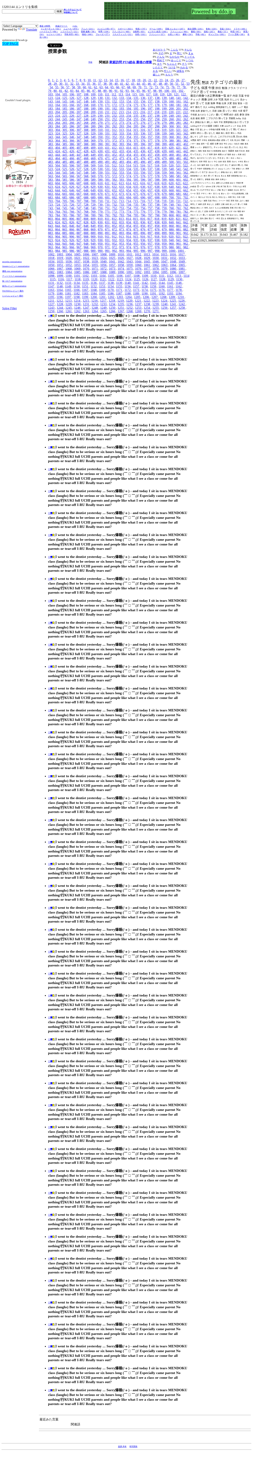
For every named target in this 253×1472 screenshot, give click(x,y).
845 (65, 226)
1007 (95, 254)
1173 (136, 290)
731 (107, 204)
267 (79, 122)
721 (178, 201)
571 (107, 176)
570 (100, 176)
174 (129, 105)
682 (186, 194)
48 (161, 83)
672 (115, 194)
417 (150, 147)
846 (72, 226)
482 (186, 158)
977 (150, 247)
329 (93, 133)
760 (172, 208)
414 (129, 147)
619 (164, 183)
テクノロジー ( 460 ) (121, 31)
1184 (94, 293)
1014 (155, 254)
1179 (51, 293)
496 (143, 162)
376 (143, 140)
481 (179, 158)
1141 (136, 282)
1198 (77, 297)
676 (143, 194)
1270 (147, 311)
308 (86, 130)
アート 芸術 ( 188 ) (236, 34)
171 (107, 105)
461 (179, 154)
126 (72, 98)
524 (58, 169)
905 (65, 236)
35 (89, 83)
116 (141, 94)
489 (93, 162)
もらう (169, 74)
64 (107, 87)
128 (86, 98)
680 (172, 194)
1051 (60, 265)
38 (105, 83)
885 (65, 233)
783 (51, 215)
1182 (77, 293)
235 (136, 115)
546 (72, 172)
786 (72, 215)
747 (79, 208)
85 (83, 90)
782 (186, 211)
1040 (103, 261)
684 (58, 197)
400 (172, 144)
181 (179, 105)
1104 (102, 275)
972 (115, 247)
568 (86, 176)
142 (186, 98)
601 (179, 179)
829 (93, 222)
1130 (179, 279)
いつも (190, 60)
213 (122, 112)
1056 (103, 265)
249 (93, 119)
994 (129, 250)
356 (143, 137)
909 (93, 236)
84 (78, 90)
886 (72, 233)
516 (143, 165)
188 (86, 108)
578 (157, 176)
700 (172, 197)
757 (150, 208)
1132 (60, 282)
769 (93, 211)
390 (100, 144)
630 (100, 186)
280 (172, 122)
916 (143, 236)
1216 (94, 300)
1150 (77, 286)
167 (79, 105)
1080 (173, 268)
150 (100, 101)
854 (129, 226)
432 (115, 151)
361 (179, 137)
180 (172, 105)
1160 (162, 286)
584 (58, 179)
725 (65, 204)
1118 (78, 279)
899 (164, 233)
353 (122, 137)
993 (122, 250)
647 (79, 190)
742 (186, 204)
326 (72, 133)
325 (65, 133)
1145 (170, 282)
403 (51, 147)
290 (100, 126)
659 (164, 190)
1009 (112, 254)
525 (65, 169)
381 (179, 140)
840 (172, 222)
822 (186, 218)
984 (58, 250)
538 (157, 169)
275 (136, 122)
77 (179, 87)
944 (58, 243)
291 (107, 126)
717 (150, 201)
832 (115, 222)
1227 (51, 304)
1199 (85, 297)
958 (157, 243)
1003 (60, 254)
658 (157, 190)
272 (115, 122)
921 (178, 236)
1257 (173, 307)
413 (122, 147)
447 (79, 154)
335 (136, 133)
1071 (95, 268)
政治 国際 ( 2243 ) (196, 29)
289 (93, 126)
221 (178, 112)
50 (172, 83)
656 (143, 190)
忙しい (168, 71)
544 (58, 172)
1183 (85, 293)
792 (115, 215)
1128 (162, 279)
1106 (119, 275)
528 (86, 169)
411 (107, 147)
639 (164, 186)
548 (86, 172)
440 (172, 151)
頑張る (180, 71)
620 (171, 183)
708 (86, 201)
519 (164, 165)
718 (157, 201)
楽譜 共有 (122, 1446)
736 (143, 204)
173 (122, 105)
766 (72, 211)
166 (72, 105)
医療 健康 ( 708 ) (88, 31)
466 (72, 158)
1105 (111, 275)
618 (157, 183)
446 (72, 154)
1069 (77, 268)
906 (72, 236)
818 (157, 218)
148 (86, 101)
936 (143, 240)
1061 (147, 265)
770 (100, 211)
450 (100, 154)
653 (122, 190)
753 (122, 208)
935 (136, 240)
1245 (69, 307)
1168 (94, 290)
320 (171, 130)
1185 (102, 293)
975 (136, 247)
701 (179, 197)
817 (150, 218)
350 (100, 137)
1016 (173, 254)
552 (115, 172)
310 (100, 130)
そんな (188, 49)
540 (172, 169)
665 (65, 194)
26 (178, 80)
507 (79, 165)
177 (150, 105)
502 (186, 162)
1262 (77, 311)
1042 (121, 261)
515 (136, 165)
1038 (86, 261)
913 (122, 236)
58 (74, 87)
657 (150, 190)
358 (157, 137)
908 (86, 236)
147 (79, 101)
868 (86, 229)
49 (166, 83)
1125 (137, 279)
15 (117, 80)
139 (164, 98)
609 (93, 183)
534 (129, 169)
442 (186, 151)
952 (115, 243)
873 (122, 229)
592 (115, 179)
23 (161, 80)
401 (179, 144)
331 (107, 133)
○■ (50, 315)
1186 (111, 293)
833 (122, 222)
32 (72, 83)
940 (172, 240)
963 (51, 247)
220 (171, 112)
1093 (147, 272)
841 (179, 222)
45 (144, 83)
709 (93, 201)
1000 (172, 250)
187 (79, 108)
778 (157, 211)
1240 (164, 304)
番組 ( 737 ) (223, 31)
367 (79, 140)
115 (135, 94)
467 (79, 158)
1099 (60, 275)
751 (107, 208)
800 (172, 215)
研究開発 (133, 1446)
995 (136, 250)
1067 (60, 268)
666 (72, 194)
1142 (145, 282)
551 (107, 172)
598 (157, 179)
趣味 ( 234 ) (188, 34)
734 (129, 204)
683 (51, 197)
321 (178, 130)
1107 (128, 275)
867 (79, 229)
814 (129, 218)
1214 (77, 300)
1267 (121, 311)
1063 (164, 265)
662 (186, 190)
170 (100, 105)
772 (115, 211)
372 (115, 140)
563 (51, 176)
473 (122, 158)
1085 (77, 272)
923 (51, 240)
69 (135, 87)
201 (179, 108)
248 (86, 119)
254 (129, 119)
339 (164, 133)
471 (107, 158)
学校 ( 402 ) (200, 34)
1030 (156, 258)
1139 (119, 282)
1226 (181, 300)
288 (86, 126)
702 (186, 197)
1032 (173, 258)
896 (143, 233)
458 (157, 154)
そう (184, 63)
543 (51, 172)
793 (122, 215)
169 (93, 105)
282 (186, 122)
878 (157, 229)
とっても (189, 56)
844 (58, 226)
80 (56, 90)
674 (129, 194)
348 (86, 137)
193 (122, 108)
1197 (68, 297)
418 (157, 147)
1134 (77, 282)
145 (65, 101)
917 (150, 236)
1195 (51, 297)
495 (136, 162)
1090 (121, 272)
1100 (68, 275)
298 (157, 126)
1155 (119, 286)
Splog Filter (9, 308)
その (160, 53)
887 (79, 233)
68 (129, 87)
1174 (145, 290)
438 (157, 151)
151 (107, 101)
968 (86, 247)
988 (86, 250)
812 (114, 218)
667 (79, 194)
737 (150, 204)
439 (164, 151)
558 (157, 172)
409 (93, 147)
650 (100, 190)
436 (143, 151)
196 (143, 108)
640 (172, 186)
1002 (51, 254)
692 (115, 197)
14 (111, 80)
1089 (112, 272)
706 (72, 201)
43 (133, 83)
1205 (137, 297)
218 (157, 112)
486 (72, 162)
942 (186, 240)
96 (144, 90)
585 (65, 179)
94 (133, 90)
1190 (145, 293)
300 (172, 126)
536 (143, 169)
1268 (129, 311)
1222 (147, 300)
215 (136, 112)
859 (164, 226)
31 (67, 83)
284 (58, 126)
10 (90, 80)
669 (93, 194)
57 (68, 87)
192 (115, 108)
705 (65, 201)
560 (172, 172)
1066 (51, 268)
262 (186, 119)
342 (186, 133)
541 (179, 169)
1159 (153, 286)
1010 (121, 254)
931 (107, 240)
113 (121, 94)
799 (164, 215)
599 (164, 179)
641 (179, 186)
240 (172, 115)
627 (79, 186)
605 (65, 183)
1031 (164, 258)
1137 (102, 282)
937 (150, 240)
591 (107, 179)
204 (58, 112)
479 (164, 158)
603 (51, 183)
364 (58, 140)
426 (72, 151)
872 (115, 229)
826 (72, 222)
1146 (179, 282)
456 (143, 154)
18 (134, 80)
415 (136, 147)
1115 (53, 279)
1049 (182, 261)
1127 (154, 279)
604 (58, 183)
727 (79, 204)
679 (164, 194)
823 (51, 222)
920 (171, 236)
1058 (121, 265)
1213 (68, 300)
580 (172, 176)
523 (51, 169)
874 (129, 229)
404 (58, 147)
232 (115, 115)
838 (157, 222)
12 (100, 80)
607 (79, 183)
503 (51, 165)
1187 (119, 293)
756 (143, 208)
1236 (129, 304)
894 (129, 233)
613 (122, 183)
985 (65, 250)
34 (83, 83)
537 (150, 169)
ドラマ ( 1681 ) (240, 29)
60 (85, 87)
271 (107, 122)
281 (179, 122)
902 (186, 233)
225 (65, 115)
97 (150, 90)
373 (122, 140)
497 (150, 162)
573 (122, 176)
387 (79, 144)
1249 (103, 307)
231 (107, 115)
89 (105, 90)
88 (100, 90)
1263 (86, 311)
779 (164, 211)
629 (93, 186)
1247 (86, 307)
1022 (86, 258)
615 (136, 183)
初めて (161, 60)
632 (115, 186)
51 (177, 83)
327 (79, 133)
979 (164, 247)
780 (172, 211)
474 (129, 158)
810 (100, 218)
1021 (77, 258)
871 (107, 229)
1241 (173, 304)
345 (65, 137)
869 (93, 229)
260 (172, 119)
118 (155, 94)
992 (115, 250)
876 (143, 229)
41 (122, 83)
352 (115, 137)
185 (65, 108)
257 (150, 119)
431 (107, 151)
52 (183, 83)
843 (51, 226)
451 (107, 154)
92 (122, 90)
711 (107, 201)
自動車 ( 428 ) (139, 31)
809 (93, 218)
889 (93, 233)
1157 (136, 286)
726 (72, 204)
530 (100, 169)
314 (129, 130)
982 (186, 247)
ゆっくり (176, 60)
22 (156, 80)
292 (115, 126)
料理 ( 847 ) (235, 31)
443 (51, 154)
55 (57, 87)
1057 (112, 265)
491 (107, 162)
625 (65, 186)
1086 (86, 272)
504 (58, 165)
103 (51, 94)
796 (143, 215)
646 (72, 190)
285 (65, 126)
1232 (95, 304)
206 (72, 112)
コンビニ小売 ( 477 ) (106, 29)
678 (157, 194)
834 (129, 222)
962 (186, 243)
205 (65, 112)
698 (157, 197)
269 (93, 122)
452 (115, 154)
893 (122, 233)
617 (150, 183)
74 (162, 87)
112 (114, 94)
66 (118, 87)
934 (129, 240)
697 (150, 197)
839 (164, 222)
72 (151, 87)
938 (157, 240)
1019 (60, 258)
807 (79, 218)
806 (72, 218)
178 (157, 105)
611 (107, 183)
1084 (69, 272)
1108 (136, 275)
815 (136, 218)
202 (186, 108)
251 (107, 119)
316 (143, 130)
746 (72, 208)
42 (127, 83)
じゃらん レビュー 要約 (12, 296)
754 (129, 208)
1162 (179, 286)
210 (100, 112)
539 (164, 169)
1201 (102, 297)
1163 (51, 290)
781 (179, 211)
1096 (173, 272)
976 (143, 247)
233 (122, 115)
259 (164, 119)
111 (107, 94)
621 (178, 183)
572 (115, 176)
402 (186, 144)
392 (115, 144)
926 (72, 240)
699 (164, 197)
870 (100, 229)
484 (58, 162)
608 (86, 183)
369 (93, 140)
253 (122, 119)
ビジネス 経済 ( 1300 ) (158, 31)
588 (86, 179)
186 (72, 108)
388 (86, 144)
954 (129, 243)
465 (65, 158)
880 (172, 229)
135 (136, 98)
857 (150, 226)
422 (186, 147)
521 (178, 165)
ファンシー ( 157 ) (157, 34)
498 (157, 162)
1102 (85, 275)
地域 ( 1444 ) (87, 34)
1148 (60, 286)
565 (65, 176)
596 (143, 179)
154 (129, 101)
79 (50, 90)
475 (136, 158)
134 (129, 98)
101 (174, 90)
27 (183, 80)
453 (122, 154)
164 (58, 105)
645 (65, 190)
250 (100, 119)
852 (115, 226)
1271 (156, 311)
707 (79, 201)
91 (116, 90)
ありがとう (159, 49)
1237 (138, 304)
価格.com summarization (12, 271)
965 (65, 247)
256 (143, 119)
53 (188, 83)
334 (129, 133)
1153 (102, 286)
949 (93, 243)
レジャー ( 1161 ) (54, 34)
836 (143, 222)
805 (65, 218)
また (159, 63)
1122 (111, 279)
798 (157, 215)
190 (100, 108)
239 (164, 115)
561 (179, 172)
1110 (153, 275)
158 (157, 101)
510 (100, 165)
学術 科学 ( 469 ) (71, 34)
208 (86, 112)
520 (171, 165)
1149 (68, 286)
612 (114, 183)
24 (167, 80)
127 (79, 98)
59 (79, 87)
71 (146, 87)
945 (65, 243)
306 (72, 130)
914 (129, 236)
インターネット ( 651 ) (51, 29)
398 (157, 144)
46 (150, 83)
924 (58, 240)
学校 (90, 62)
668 (86, 194)
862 (186, 226)
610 (100, 183)
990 (100, 250)
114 (128, 94)
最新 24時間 (45, 26)
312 (114, 130)
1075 (129, 268)
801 (179, 215)
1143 (153, 282)
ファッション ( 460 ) (179, 31)
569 (93, 176)
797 (150, 215)
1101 (77, 275)
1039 (95, 261)
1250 (112, 307)
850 (100, 226)
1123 (120, 279)
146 (72, 101)
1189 (136, 293)
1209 (172, 297)
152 (115, 101)
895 (136, 233)
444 (58, 154)
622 (186, 183)
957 (150, 243)
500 (172, 162)
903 (51, 236)
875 (136, 229)
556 (143, 172)
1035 (60, 261)
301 (179, 126)
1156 (128, 286)
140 (172, 98)
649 (93, 190)
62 (96, 87)
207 (79, 112)
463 (51, 158)
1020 (69, 258)
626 (72, 186)
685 (65, 197)
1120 (94, 279)
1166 (77, 290)
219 (164, 112)
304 (58, 130)
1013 (147, 254)
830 (100, 222)
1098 (51, 275)
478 (157, 158)
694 (129, 197)
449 (93, 154)
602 (186, 179)
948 (86, 243)
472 (115, 158)
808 (86, 218)
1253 (138, 307)
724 (58, 204)
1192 (162, 293)
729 (93, 204)
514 (129, 165)
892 (115, 233)
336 (143, 133)
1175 (153, 290)
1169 (102, 290)
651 (107, 190)
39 (111, 83)
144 (58, 101)
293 (122, 126)
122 (184, 94)
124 (58, 98)
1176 (162, 290)
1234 (112, 304)
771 (107, 211)
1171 (119, 290)
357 (150, 137)
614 (129, 183)
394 (129, 144)
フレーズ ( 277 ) (103, 34)
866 (72, 229)
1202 (111, 297)
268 (86, 122)
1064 (173, 265)
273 (122, 122)
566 (72, 176)
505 (65, 165)
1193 (170, 293)
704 (58, 201)
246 (72, 119)
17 (128, 80)
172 (115, 105)
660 (172, 190)
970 (100, 247)
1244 (60, 307)
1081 (182, 268)
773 (122, 211)
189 (93, 108)
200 (172, 108)
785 (65, 215)
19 (139, 80)
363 (51, 140)
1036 (69, 261)
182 (186, 105)
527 (79, 169)
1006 (86, 254)
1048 (173, 261)
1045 (147, 261)
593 (122, 179)
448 (86, 154)
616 (143, 183)
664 (58, 194)
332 (115, 133)
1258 (182, 307)
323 (51, 133)
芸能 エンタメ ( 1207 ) (175, 29)
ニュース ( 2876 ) (71, 29)
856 (143, 226)
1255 (156, 307)
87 (94, 90)
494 (129, 162)
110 (100, 94)
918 (157, 236)
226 (72, 115)
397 (150, 144)
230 (100, 115)
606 (72, 183)
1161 (170, 286)
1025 (112, 258)
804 (58, 218)
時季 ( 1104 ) (104, 31)
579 (164, 176)
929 (93, 240)
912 (114, 236)
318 (157, 130)
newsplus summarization (12, 262)
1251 (121, 307)
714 (129, 201)
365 (65, 140)
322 (186, 130)
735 (136, 204)
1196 (60, 297)
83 (72, 90)
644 (58, 190)
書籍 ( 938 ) (196, 31)
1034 (51, 261)
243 (51, 119)
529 (93, 169)
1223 (155, 300)
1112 (170, 275)
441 (179, 151)
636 (143, 186)
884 (58, 233)
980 (172, 247)
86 (89, 90)
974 (129, 247)
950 (100, 243)
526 (72, 169)
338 (157, 133)
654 (129, 190)
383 (51, 144)
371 (107, 140)
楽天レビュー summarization (14, 286)
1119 (86, 279)
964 (58, 247)
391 (107, 144)
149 (93, 101)
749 (93, 208)
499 (164, 162)
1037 (77, 261)
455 (136, 154)
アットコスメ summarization (14, 276)
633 (122, 186)
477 (150, 158)
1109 (145, 275)
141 (179, 98)
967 (79, 247)
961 (179, 243)
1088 (103, 272)
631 (107, 186)
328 (86, 133)
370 (100, 140)
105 (65, 94)
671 (107, 194)
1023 (95, 258)
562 (186, 172)
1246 (77, 307)
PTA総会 (129, 62)
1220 (129, 300)
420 (171, 147)
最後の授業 (144, 62)
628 (86, 186)
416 (143, 147)
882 (186, 229)
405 (65, 147)
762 (186, 208)
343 (51, 137)
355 (136, 137)
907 (79, 236)
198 (157, 108)
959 (164, 243)
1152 (94, 286)
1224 (164, 300)
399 (164, 144)
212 (114, 112)
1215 (86, 300)
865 (65, 229)
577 (150, 176)
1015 (164, 254)
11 (95, 80)
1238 (147, 304)
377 (150, 140)
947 (79, 243)
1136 (94, 282)
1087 (95, 272)
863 (51, 229)
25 (172, 80)
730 (100, 204)
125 (65, 98)
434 (129, 151)
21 (150, 80)
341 (179, 133)
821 (178, 218)
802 (186, 215)
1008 (103, 254)
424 (58, 151)
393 (122, 144)
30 (61, 83)
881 (179, 229)
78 (184, 87)
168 (86, 105)
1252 (129, 307)
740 (172, 204)
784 (58, 215)
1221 (138, 300)
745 (65, 208)
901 (179, 233)
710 (100, 201)
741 (179, 204)
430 (100, 151)
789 (93, 215)
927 (79, 240)
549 (93, 172)
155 (136, 101)
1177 (170, 290)
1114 (186, 275)
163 (51, 105)
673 (122, 194)
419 (164, 147)
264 (58, 122)
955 (136, 243)
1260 (60, 311)
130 (100, 98)
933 (122, 240)
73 (157, 87)
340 (172, 133)
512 (114, 165)
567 (79, 176)
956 (143, 243)
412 (114, 147)
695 (136, 197)
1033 (182, 258)
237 (150, 115)
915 (136, 236)
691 (107, 197)
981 (179, 247)
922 (186, 236)
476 (143, 158)
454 (129, 154)
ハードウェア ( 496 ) (49, 31)
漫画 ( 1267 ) (209, 31)
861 (179, 226)
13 (106, 80)
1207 (155, 297)
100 (167, 90)
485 (65, 162)
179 (164, 105)
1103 (94, 275)
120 (169, 94)
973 (122, 247)
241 (179, 115)
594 (129, 179)
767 (79, 211)
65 (112, 87)
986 (72, 250)
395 (136, 144)
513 (122, 165)
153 (122, 101)
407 (79, 147)
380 (172, 140)
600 (172, 179)
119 (162, 94)
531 (107, 169)
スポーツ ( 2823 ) (125, 29)
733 (122, 204)
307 (79, 130)
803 (51, 218)
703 (51, 201)
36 (94, 83)
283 (51, 126)
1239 (156, 304)
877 (150, 229)
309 (93, 130)
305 (65, 130)
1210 (181, 297)
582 (186, 176)
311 (107, 130)
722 (186, 201)
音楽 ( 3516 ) (225, 29)
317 (150, 130)
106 (72, 94)
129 (93, 98)
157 (150, 101)
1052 (69, 265)
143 (51, 101)
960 (172, 243)
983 (51, 250)
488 (86, 162)
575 (136, 176)
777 (150, 211)
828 (86, 222)
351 (107, 137)
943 (51, 243)
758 (157, 208)
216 (143, 112)
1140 (128, 282)
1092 (138, 272)
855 (136, 226)
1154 (111, 286)
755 (136, 208)
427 (79, 151)
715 (136, 201)
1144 (162, 282)
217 (150, 112)
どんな (161, 56)
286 (72, 126)
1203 (120, 297)
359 (164, 137)
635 (136, 186)
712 (114, 201)
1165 (68, 290)
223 (51, 115)
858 (157, 226)
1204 (128, 297)
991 (107, 250)
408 (86, 147)
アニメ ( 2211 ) (88, 29)
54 (52, 87)
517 (150, 165)
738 (157, 204)
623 (51, 186)
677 (150, 194)
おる (155, 71)
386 (72, 144)
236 (143, 115)
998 (157, 250)
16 (123, 80)
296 (143, 126)
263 (51, 122)
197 (150, 108)
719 (164, 201)
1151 (85, 286)
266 (72, 122)
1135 (85, 282)
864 (58, 229)
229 (93, 115)
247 (79, 119)
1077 (147, 268)
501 (179, 162)
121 (176, 94)
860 (172, 226)
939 (164, 240)
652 (115, 190)
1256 (164, 307)
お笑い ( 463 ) (174, 34)
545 (65, 172)
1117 (69, 279)
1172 (128, 290)
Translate (31, 29)
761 (179, 208)
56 (63, 87)
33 (78, 83)
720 (171, 201)
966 (72, 247)
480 (172, 158)
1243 (51, 307)
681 (179, 194)
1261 (69, 311)
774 (129, 211)
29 (56, 83)
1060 (138, 265)
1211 (51, 300)
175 (136, 105)
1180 (60, 293)
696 (143, 197)
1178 (179, 290)
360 (172, 137)
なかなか (174, 56)
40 (116, 83)
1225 (173, 300)
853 (122, 226)
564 (58, 176)
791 (107, 215)
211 (107, 112)
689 (93, 197)
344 (58, 137)
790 (100, 215)
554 (129, 172)
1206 (146, 297)
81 (61, 90)
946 (72, 243)
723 (51, 204)
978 (157, 247)
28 (50, 83)
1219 (121, 300)
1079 (164, 268)
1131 (51, 282)
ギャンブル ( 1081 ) (217, 34)
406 (72, 147)
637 (150, 186)
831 (107, 222)
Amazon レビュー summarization (15, 266)
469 (93, 158)
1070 (86, 268)
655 (136, 190)
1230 (77, 304)
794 (129, 215)
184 (58, 108)
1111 (162, 275)
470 (100, 158)
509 (93, 165)
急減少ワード (61, 26)
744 (58, 208)
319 (164, 130)
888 (86, 233)
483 (51, 162)
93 (127, 90)
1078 (156, 268)
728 (86, 204)
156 (143, 101)
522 (186, 165)
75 (168, 87)
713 (122, 201)
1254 (147, 307)
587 (79, 179)
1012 (138, 254)
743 (51, 208)
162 (186, 101)
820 (171, 218)
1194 (179, 293)
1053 (77, 265)
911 (107, 236)
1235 (121, 304)
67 (124, 87)
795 (136, 215)
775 (136, 211)
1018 (51, 258)
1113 (178, 275)
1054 (86, 265)
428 (86, 151)
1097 (182, 272)
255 (136, 119)
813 (122, 218)
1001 (181, 250)
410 (100, 147)
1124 (128, 279)
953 (122, 243)
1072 (103, 268)
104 (58, 94)
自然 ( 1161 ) (141, 34)
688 (86, 197)
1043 (129, 261)
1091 (129, 272)
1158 (145, 286)
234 (129, 115)
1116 (61, 279)
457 (150, 154)
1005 (77, 254)
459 (164, 154)
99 (161, 90)
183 (51, 108)
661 (179, 190)
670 (100, 194)
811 (107, 218)
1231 (86, 304)
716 (143, 201)
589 (93, 179)
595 (136, 179)
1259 (51, 311)
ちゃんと (172, 63)
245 (65, 119)
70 (140, 87)
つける (172, 67)
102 (181, 90)
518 (157, 165)
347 (79, 137)
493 (122, 162)
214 (129, 112)
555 (136, 172)
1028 (138, 258)
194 (129, 108)
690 (100, 197)
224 (58, 115)
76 (173, 87)
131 (107, 98)
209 (93, 112)
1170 (111, 290)
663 (51, 194)
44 (139, 83)
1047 (164, 261)
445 (65, 154)
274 (129, 122)
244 (58, 119)
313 (122, 130)
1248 (95, 307)
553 (122, 172)
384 (58, 144)
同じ (179, 53)
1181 (68, 293)
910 (100, 236)
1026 (121, 258)
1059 (129, 265)
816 (143, 218)
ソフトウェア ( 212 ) (69, 31)
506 (72, 165)
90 (111, 90)
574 (129, 176)
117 (148, 94)
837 (150, 222)
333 (122, 133)
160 (172, 101)
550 (100, 172)
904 (58, 236)
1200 (94, 297)
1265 (103, 311)
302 (186, 126)
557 (150, 172)
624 (58, 186)
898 (157, 233)
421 (178, 147)
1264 (95, 311)
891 (107, 233)
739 (164, 204)
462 (186, 154)
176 (143, 105)
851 (107, 226)
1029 (147, 258)
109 (93, 94)
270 (100, 122)
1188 (128, 293)
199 (164, 108)
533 (122, 169)
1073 (112, 268)
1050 (51, 265)
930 (100, 240)
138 (157, 98)
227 (79, 115)
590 (100, 179)
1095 (164, 272)
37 (100, 83)
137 (150, 98)
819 (164, 218)
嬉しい (156, 74)
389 (93, 144)
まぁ (190, 53)
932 (115, 240)
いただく (158, 67)
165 (65, 105)
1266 (112, 311)
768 (86, 211)
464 (58, 158)
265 (65, 122)
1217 (103, 300)
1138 (111, 282)
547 (79, 172)
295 (136, 126)
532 (115, 169)
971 (107, 247)
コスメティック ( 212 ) (122, 34)
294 (129, 126)
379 (164, 140)
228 (86, 115)
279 (164, 122)
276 (143, 122)
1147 (51, 286)
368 (86, 140)
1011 (129, 254)
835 (136, 222)
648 (86, 190)
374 (129, 140)
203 (51, 112)
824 (58, 222)
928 (86, 240)
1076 (138, 268)
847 (79, 226)
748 (86, 208)
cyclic (75, 26)
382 (186, 140)
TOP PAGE (10, 44)
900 (172, 233)
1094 (156, 272)
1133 (68, 282)
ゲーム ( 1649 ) (156, 29)
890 (100, 233)
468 (86, 158)
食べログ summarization (12, 281)
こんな (174, 49)
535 (136, 169)
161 (179, 101)
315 (136, 130)
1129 (171, 279)
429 (93, 151)
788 (86, 215)
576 (143, 176)
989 (93, 250)
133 (122, 98)
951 (107, 243)
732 (115, 204)
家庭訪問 (116, 62)
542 (186, 169)
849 (93, 226)
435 (136, 151)
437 (150, 151)
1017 (181, 254)
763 (51, 211)
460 (172, 154)
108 (86, 94)
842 (186, 222)
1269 (138, 311)
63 (101, 87)
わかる (184, 67)
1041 (112, 261)
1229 (69, 304)
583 (51, 179)
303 (51, 130)
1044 (138, 261)
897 (150, 233)
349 (93, 137)
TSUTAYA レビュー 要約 (13, 291)
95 (139, 90)
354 (129, 137)
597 (150, 179)
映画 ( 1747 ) (141, 29)
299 (164, 126)
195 (136, 108)
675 (136, 194)
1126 (145, 279)
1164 (60, 290)
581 (179, 176)
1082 (51, 272)
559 (164, 172)
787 (79, 215)
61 (90, 87)
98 (155, 90)
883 (51, 233)
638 (157, 186)
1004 (69, 254)
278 (157, 122)
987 (79, 250)
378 (157, 140)
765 (65, 211)
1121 (103, 279)
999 (164, 250)
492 (115, 162)
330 (100, 133)
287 (79, 126)
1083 (60, 272)
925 (65, 240)
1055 (95, 265)
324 (58, 133)
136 (143, 98)
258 (157, 119)
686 (72, 197)
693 (122, 197)
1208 (163, 297)
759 (164, 208)
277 (150, 122)
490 (100, 162)
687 (79, 197)
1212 (60, 300)
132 (115, 98)
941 (179, 240)
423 (51, 151)
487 (79, 162)
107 (79, 94)
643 (51, 190)
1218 (112, 300)
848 (86, 226)
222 (186, 112)
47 (155, 83)
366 (72, 140)
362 (186, 137)
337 (150, 133)
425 (65, 151)
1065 (182, 265)
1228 (60, 304)
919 (164, 236)
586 (72, 179)
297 (150, 126)
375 (136, 140)
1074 (121, 268)
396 (143, 144)
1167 (85, 290)
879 (164, 229)
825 (65, 222)
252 (115, 119)
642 (186, 186)
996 (143, 250)
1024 (103, 258)
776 (143, 211)
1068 (69, 268)
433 (122, 151)
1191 (153, 293)
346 (72, 137)
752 (115, 208)
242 (186, 115)
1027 (129, 258)
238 (157, 115)
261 (179, 119)
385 (65, 144)
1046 (156, 261)
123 (51, 98)
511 (107, 165)
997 (150, 250)
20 (145, 80)
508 (86, 165)
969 (93, 247)
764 (58, 211)
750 (100, 208)
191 (107, 108)
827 (79, 222)
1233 (103, 304)
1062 (156, 265)
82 (67, 90)
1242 (182, 304)
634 (129, 186)
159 (164, 101)
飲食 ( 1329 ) (211, 29)
